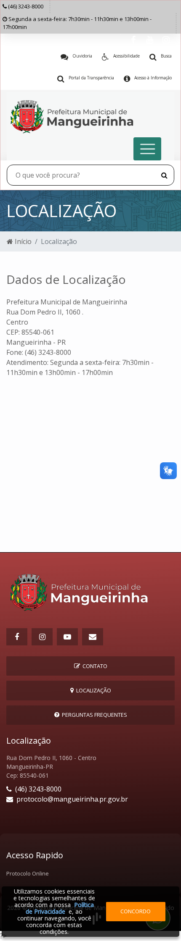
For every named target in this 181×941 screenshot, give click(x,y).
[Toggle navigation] (147, 148)
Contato (93, 666)
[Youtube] (149, 40)
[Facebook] (133, 40)
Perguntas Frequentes (93, 714)
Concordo (135, 911)
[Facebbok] (16, 636)
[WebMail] (92, 636)
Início (22, 241)
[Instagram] (166, 40)
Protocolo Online (27, 873)
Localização (92, 690)
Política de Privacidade (60, 908)
